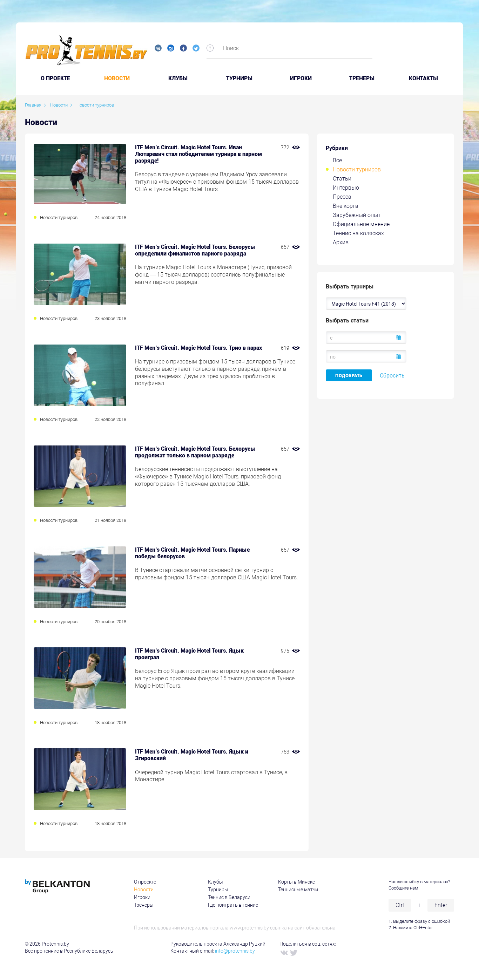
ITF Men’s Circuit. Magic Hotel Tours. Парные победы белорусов (192, 553)
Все (337, 160)
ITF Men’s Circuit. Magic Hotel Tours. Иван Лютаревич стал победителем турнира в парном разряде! (198, 154)
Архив (341, 242)
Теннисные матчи (298, 889)
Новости (117, 78)
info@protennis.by (235, 951)
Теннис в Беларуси (229, 897)
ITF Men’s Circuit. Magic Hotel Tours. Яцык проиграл (189, 654)
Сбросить (392, 375)
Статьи (342, 178)
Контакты (423, 78)
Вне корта (345, 206)
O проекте (55, 78)
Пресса (342, 196)
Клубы (178, 78)
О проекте (145, 882)
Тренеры (362, 78)
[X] (293, 952)
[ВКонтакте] (283, 952)
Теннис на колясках (358, 233)
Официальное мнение (361, 224)
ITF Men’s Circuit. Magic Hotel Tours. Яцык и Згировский (191, 755)
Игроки (301, 78)
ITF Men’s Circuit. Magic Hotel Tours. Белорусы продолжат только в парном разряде (195, 452)
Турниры (239, 78)
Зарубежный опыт (357, 215)
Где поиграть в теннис (233, 905)
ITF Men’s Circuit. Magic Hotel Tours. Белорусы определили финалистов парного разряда (195, 250)
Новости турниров (357, 169)
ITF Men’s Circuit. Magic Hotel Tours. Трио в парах (198, 348)
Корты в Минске (296, 882)
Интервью (346, 187)
